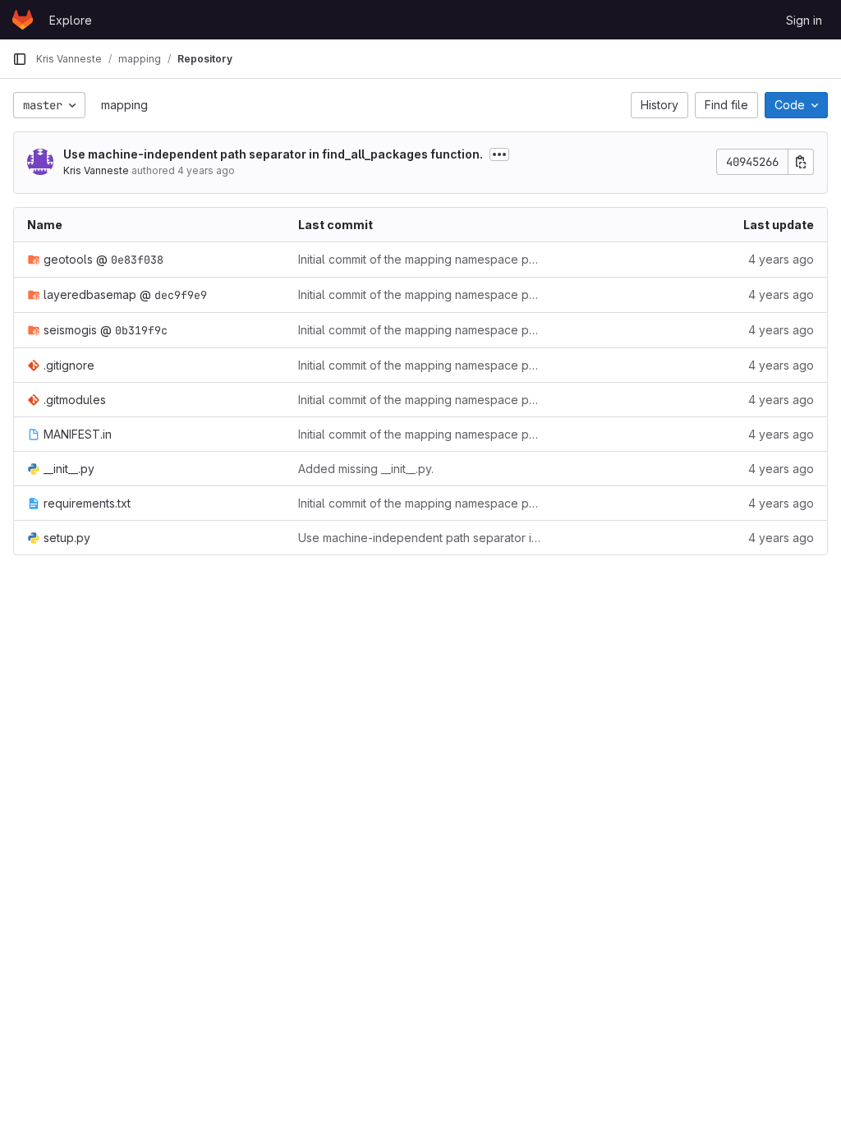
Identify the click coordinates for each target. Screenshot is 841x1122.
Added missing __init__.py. (366, 469)
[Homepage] (22, 20)
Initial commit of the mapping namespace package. (420, 259)
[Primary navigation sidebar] (20, 59)
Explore (70, 20)
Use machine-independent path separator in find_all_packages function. (273, 154)
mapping (124, 105)
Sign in (804, 20)
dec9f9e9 (180, 294)
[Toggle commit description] (499, 154)
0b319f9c (141, 330)
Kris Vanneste (96, 170)
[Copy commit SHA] (801, 162)
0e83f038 (137, 259)
